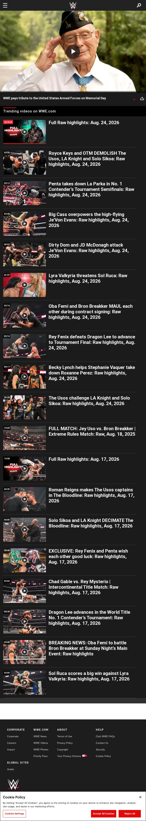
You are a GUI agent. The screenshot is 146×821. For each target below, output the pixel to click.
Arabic (10, 769)
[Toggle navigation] (5, 5)
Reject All (129, 813)
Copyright (62, 749)
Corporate (13, 736)
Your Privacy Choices (69, 756)
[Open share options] (142, 98)
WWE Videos (40, 742)
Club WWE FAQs (105, 736)
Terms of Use (64, 736)
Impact (11, 749)
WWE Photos (40, 749)
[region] (73, 806)
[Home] (73, 5)
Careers (11, 742)
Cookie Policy (103, 756)
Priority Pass (40, 756)
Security (100, 749)
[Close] (140, 797)
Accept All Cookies (103, 813)
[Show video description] (134, 98)
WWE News (40, 736)
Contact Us (102, 742)
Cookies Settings (14, 813)
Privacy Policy (65, 742)
